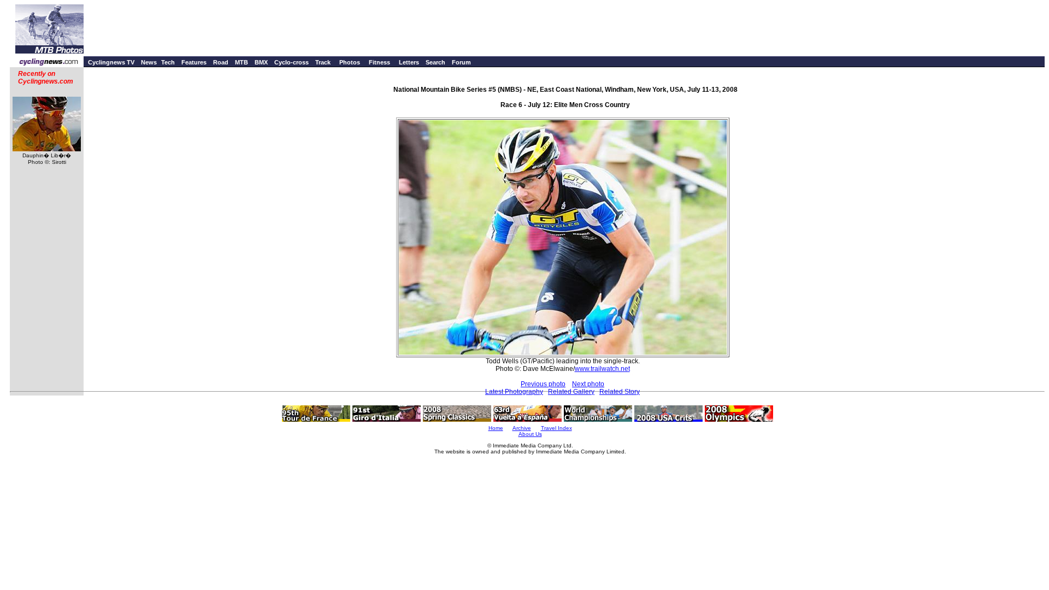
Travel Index (556, 428)
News (149, 62)
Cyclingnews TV (111, 62)
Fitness (379, 62)
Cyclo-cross (291, 62)
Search (435, 62)
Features (194, 62)
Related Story (619, 392)
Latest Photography (514, 392)
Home (495, 428)
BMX (261, 62)
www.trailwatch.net (602, 369)
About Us (530, 434)
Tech (168, 62)
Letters (409, 62)
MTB (241, 62)
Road (220, 62)
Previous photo (543, 384)
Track (323, 62)
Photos (349, 62)
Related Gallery (571, 392)
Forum (461, 62)
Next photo (588, 384)
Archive (521, 428)
